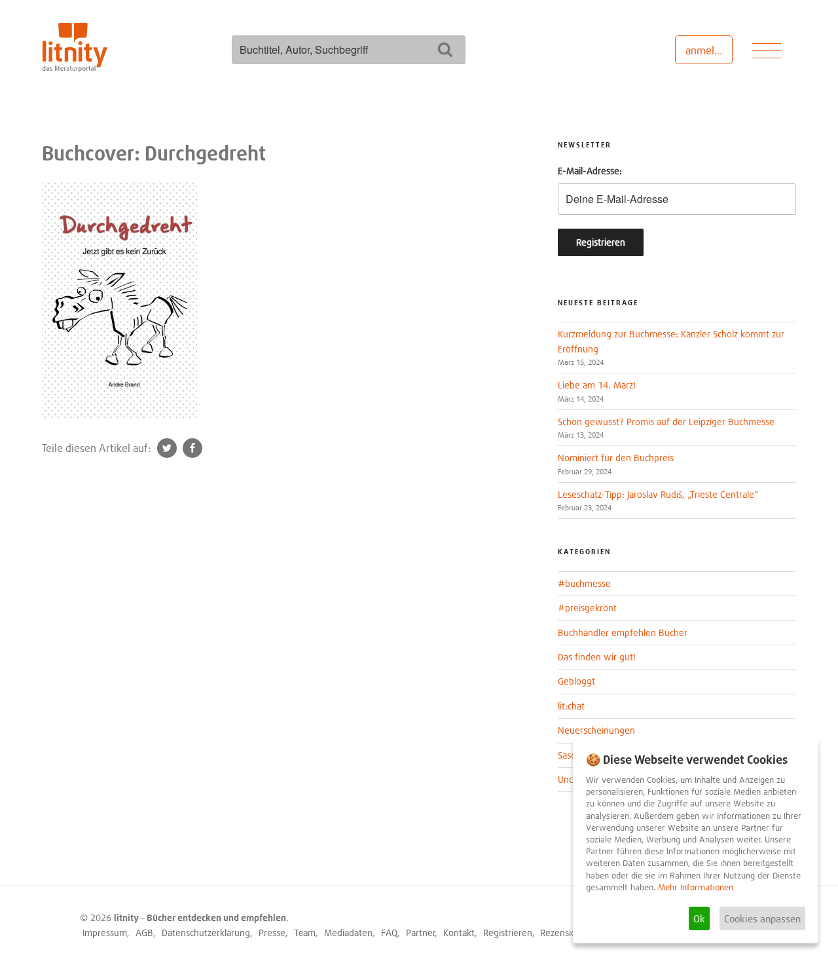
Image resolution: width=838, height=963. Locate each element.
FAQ (389, 932)
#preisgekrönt (587, 607)
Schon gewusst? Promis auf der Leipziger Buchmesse (666, 421)
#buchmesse (584, 583)
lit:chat (571, 705)
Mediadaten (348, 932)
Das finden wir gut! (597, 656)
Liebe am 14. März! (597, 384)
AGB (144, 932)
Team (305, 932)
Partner (420, 932)
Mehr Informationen (695, 887)
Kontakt (459, 932)
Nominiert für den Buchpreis (616, 457)
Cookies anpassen (762, 918)
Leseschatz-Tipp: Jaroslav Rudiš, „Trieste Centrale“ (658, 494)
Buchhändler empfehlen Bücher (622, 632)
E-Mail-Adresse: (590, 170)
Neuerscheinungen (596, 730)
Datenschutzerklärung (206, 932)
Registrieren (507, 932)
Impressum (104, 932)
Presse (272, 932)
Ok (699, 918)
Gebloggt (576, 681)
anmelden (708, 50)
